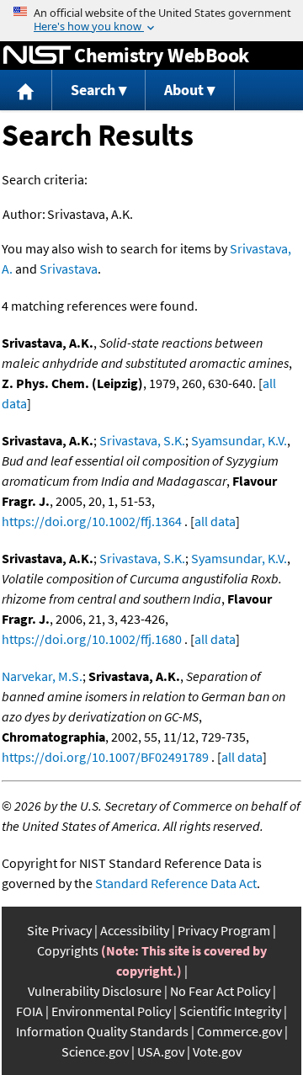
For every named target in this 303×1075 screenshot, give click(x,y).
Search (93, 89)
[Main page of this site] (26, 90)
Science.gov (95, 1051)
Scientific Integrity (230, 1011)
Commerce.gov (239, 1031)
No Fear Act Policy (220, 990)
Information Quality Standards (102, 1031)
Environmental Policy (111, 1011)
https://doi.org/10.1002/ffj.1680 (92, 639)
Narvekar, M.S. (42, 676)
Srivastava (69, 268)
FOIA (29, 1011)
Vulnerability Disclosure (95, 990)
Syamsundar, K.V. (239, 440)
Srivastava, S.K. (142, 440)
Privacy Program (224, 930)
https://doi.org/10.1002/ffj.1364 (92, 521)
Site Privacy (59, 930)
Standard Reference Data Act (176, 883)
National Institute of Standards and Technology (37, 56)
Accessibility (134, 930)
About (184, 89)
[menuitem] (26, 90)
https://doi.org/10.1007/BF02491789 (105, 756)
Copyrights (67, 950)
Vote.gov (217, 1051)
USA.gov (160, 1051)
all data (215, 521)
